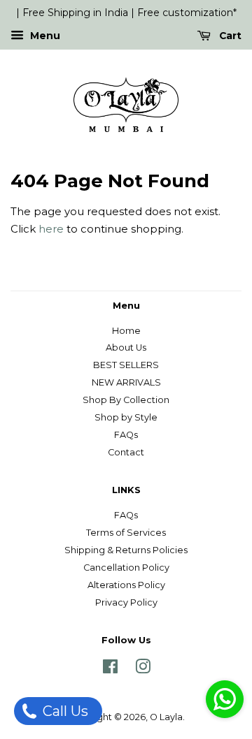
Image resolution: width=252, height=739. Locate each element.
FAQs (126, 435)
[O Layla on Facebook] (110, 669)
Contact (126, 452)
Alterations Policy (126, 585)
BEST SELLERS (126, 365)
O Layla (166, 717)
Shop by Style (126, 417)
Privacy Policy (126, 602)
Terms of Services (126, 532)
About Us (126, 347)
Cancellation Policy (126, 567)
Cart (228, 35)
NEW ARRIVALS (126, 382)
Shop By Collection (126, 400)
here (51, 228)
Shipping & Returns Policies (126, 550)
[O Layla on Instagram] (142, 669)
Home (126, 330)
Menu (43, 35)
